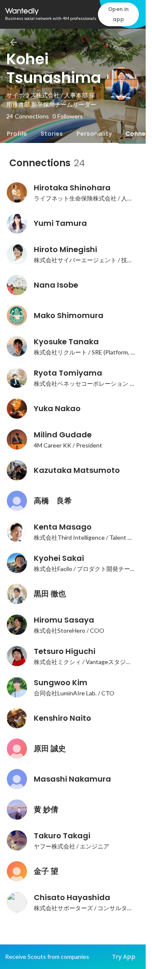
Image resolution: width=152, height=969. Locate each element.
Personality (94, 133)
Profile (17, 133)
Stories (52, 133)
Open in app (118, 14)
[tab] (17, 134)
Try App (124, 957)
